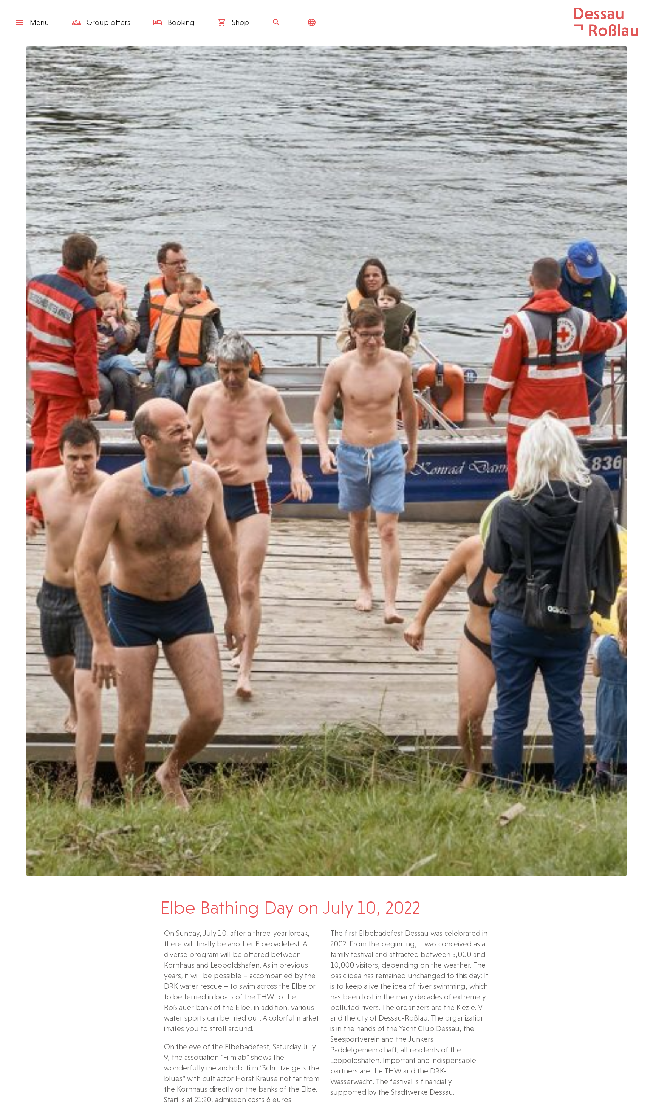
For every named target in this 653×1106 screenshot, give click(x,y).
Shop (239, 22)
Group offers (107, 22)
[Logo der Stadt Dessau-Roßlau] (606, 33)
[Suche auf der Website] (278, 22)
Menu (39, 22)
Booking (180, 22)
